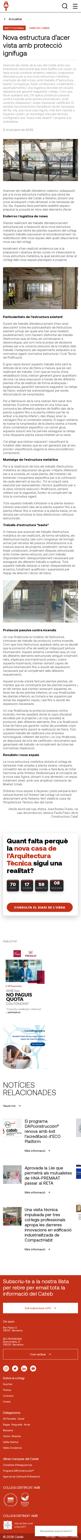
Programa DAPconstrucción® (18, 1470)
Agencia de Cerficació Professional (21, 1476)
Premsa (7, 1390)
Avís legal (51, 1536)
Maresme (8, 1430)
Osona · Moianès (12, 1436)
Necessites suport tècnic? (56, 1530)
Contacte (8, 1395)
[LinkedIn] (24, 1369)
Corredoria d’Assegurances (17, 1465)
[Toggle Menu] (75, 6)
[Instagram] (6, 1369)
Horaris (6, 1401)
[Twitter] (15, 1369)
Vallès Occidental (12, 1447)
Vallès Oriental (10, 1442)
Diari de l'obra (39, 27)
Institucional (14, 27)
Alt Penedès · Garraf (13, 1418)
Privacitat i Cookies (68, 1536)
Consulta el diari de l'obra (39, 907)
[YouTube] (33, 1369)
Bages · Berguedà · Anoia (16, 1424)
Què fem (7, 1384)
